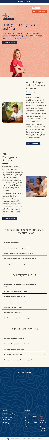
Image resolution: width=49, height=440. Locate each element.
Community (43, 426)
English (36, 8)
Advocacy (42, 428)
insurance (27, 264)
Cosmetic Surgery (35, 421)
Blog (26, 424)
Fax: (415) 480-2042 (7, 419)
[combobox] (36, 8)
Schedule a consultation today (24, 1)
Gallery (27, 413)
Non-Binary (35, 418)
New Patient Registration (39, 11)
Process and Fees (43, 423)
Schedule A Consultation (9, 42)
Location (42, 430)
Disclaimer (28, 438)
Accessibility (33, 438)
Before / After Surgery (42, 416)
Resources (42, 413)
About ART (28, 415)
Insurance (42, 420)
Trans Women (35, 415)
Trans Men (35, 413)
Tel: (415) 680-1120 (7, 418)
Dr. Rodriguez (27, 417)
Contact (27, 428)
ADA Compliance (39, 438)
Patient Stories (27, 421)
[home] (8, 16)
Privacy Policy (23, 438)
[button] (45, 16)
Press (26, 426)
